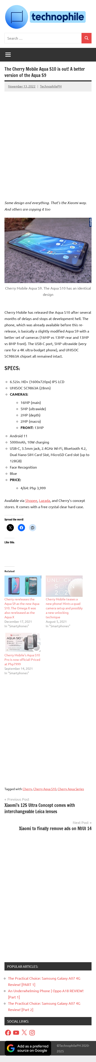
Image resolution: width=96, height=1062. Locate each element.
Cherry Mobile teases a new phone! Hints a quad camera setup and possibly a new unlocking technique (64, 608)
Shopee (31, 500)
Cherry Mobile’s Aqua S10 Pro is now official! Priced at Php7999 (22, 659)
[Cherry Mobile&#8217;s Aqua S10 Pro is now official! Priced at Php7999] (22, 642)
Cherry (27, 789)
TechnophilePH (51, 86)
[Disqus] (48, 898)
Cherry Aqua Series (71, 789)
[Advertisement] (48, 141)
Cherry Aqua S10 (44, 789)
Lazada (44, 500)
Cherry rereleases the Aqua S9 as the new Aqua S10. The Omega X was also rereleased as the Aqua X (21, 608)
